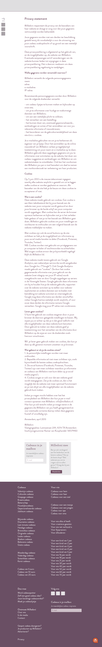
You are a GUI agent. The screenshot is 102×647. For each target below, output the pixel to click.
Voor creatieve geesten (61, 524)
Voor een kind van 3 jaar (61, 546)
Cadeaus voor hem (59, 491)
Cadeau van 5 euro (26, 569)
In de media (23, 615)
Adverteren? (23, 631)
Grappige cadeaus (25, 497)
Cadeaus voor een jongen (62, 507)
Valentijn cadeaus (25, 491)
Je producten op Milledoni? (30, 628)
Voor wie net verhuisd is (61, 527)
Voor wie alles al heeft (60, 521)
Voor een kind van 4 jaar (61, 549)
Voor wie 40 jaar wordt (61, 566)
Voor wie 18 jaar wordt (61, 557)
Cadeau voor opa (58, 510)
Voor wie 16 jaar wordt (61, 555)
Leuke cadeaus (24, 536)
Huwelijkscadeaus (25, 505)
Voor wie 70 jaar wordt (61, 574)
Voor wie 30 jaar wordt (61, 563)
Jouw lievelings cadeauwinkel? (31, 598)
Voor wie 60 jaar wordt (61, 572)
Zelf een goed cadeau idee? (30, 595)
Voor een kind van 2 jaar (61, 543)
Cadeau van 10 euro (26, 572)
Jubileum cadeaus (25, 511)
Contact (21, 618)
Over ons (22, 612)
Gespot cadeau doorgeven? (29, 625)
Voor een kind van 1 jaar (61, 540)
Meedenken (56, 471)
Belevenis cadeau (25, 542)
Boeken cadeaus (25, 539)
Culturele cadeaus (26, 494)
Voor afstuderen (58, 532)
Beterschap (23, 502)
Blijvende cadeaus (25, 519)
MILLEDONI (26, 6)
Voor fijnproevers (58, 529)
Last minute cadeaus (26, 525)
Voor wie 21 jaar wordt (61, 560)
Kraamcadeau (24, 500)
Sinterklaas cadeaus (26, 558)
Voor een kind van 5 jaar (61, 552)
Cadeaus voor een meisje (62, 505)
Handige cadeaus (25, 527)
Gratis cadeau (24, 545)
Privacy (21, 639)
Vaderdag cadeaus (25, 555)
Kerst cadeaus (24, 561)
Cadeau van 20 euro (26, 574)
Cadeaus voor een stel (60, 497)
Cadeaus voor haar (59, 494)
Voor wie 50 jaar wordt (61, 569)
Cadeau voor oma (58, 513)
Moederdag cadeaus (26, 552)
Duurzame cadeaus (26, 522)
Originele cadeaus (26, 533)
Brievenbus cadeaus (26, 530)
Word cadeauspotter (27, 592)
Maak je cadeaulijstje (27, 601)
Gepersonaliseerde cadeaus (29, 508)
